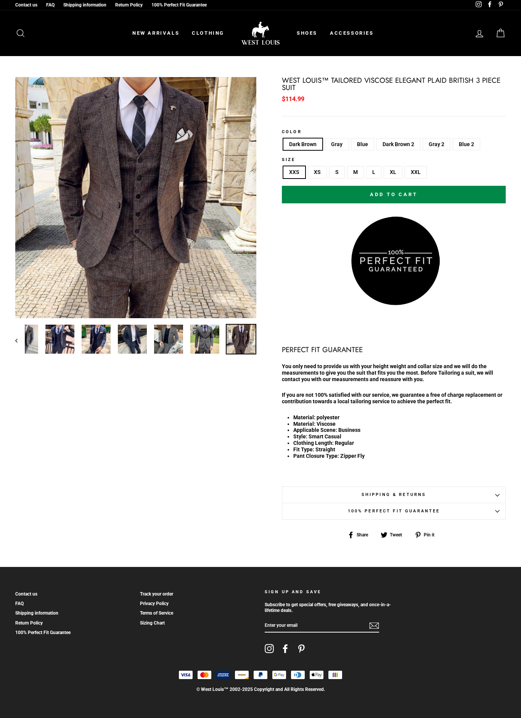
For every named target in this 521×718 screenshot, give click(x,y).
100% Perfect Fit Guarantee (179, 5)
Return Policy (129, 5)
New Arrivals (155, 33)
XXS (294, 172)
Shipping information (84, 5)
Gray (337, 144)
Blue (362, 144)
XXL (416, 172)
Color (292, 132)
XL (393, 172)
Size (289, 160)
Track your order (156, 594)
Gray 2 (436, 144)
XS (317, 172)
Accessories (352, 33)
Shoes (307, 33)
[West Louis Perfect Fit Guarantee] (394, 303)
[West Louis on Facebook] (285, 648)
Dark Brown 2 (398, 144)
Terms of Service (156, 613)
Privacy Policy (154, 603)
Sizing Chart (152, 623)
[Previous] (20, 340)
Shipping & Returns (394, 494)
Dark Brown (303, 144)
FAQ (50, 5)
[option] (135, 197)
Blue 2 (466, 144)
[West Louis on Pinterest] (301, 648)
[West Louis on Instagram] (269, 648)
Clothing (208, 33)
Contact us (26, 5)
